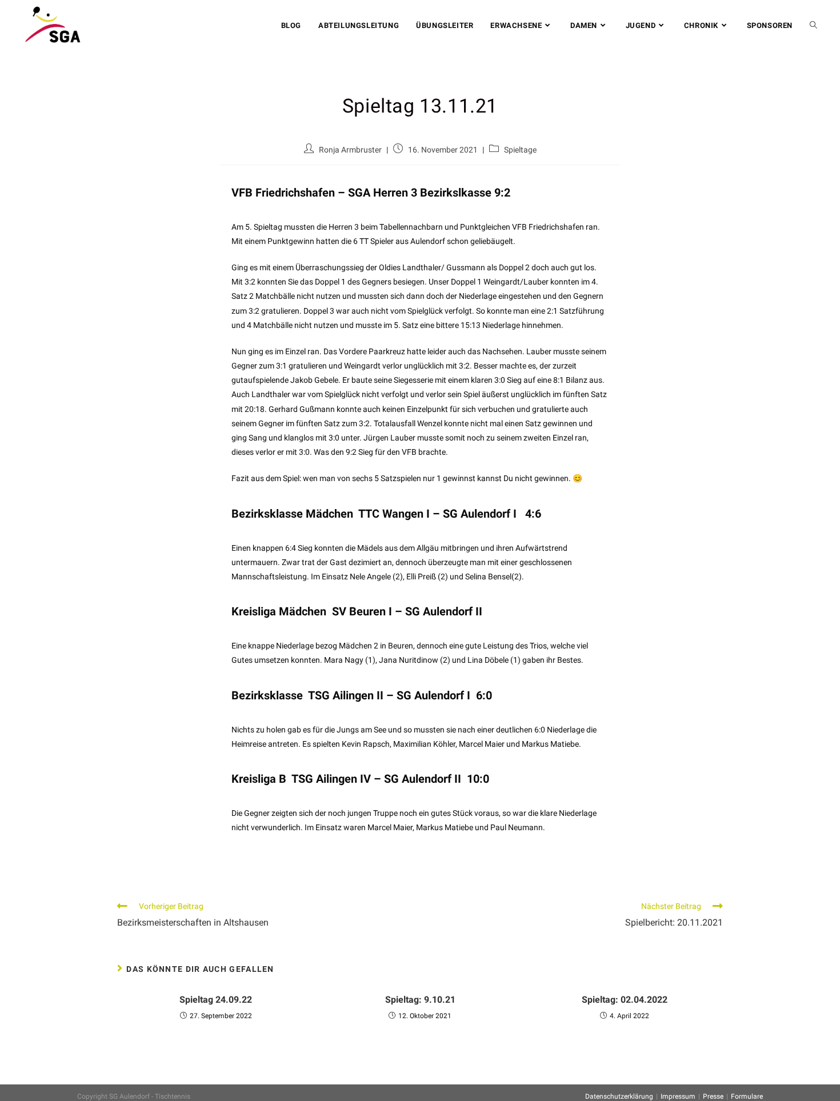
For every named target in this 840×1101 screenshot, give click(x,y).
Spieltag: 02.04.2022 (624, 999)
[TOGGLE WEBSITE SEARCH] (813, 25)
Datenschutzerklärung (619, 1096)
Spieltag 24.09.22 (215, 999)
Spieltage (520, 149)
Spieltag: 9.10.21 (420, 999)
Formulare (747, 1096)
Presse (713, 1096)
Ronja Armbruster (350, 149)
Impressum (678, 1096)
